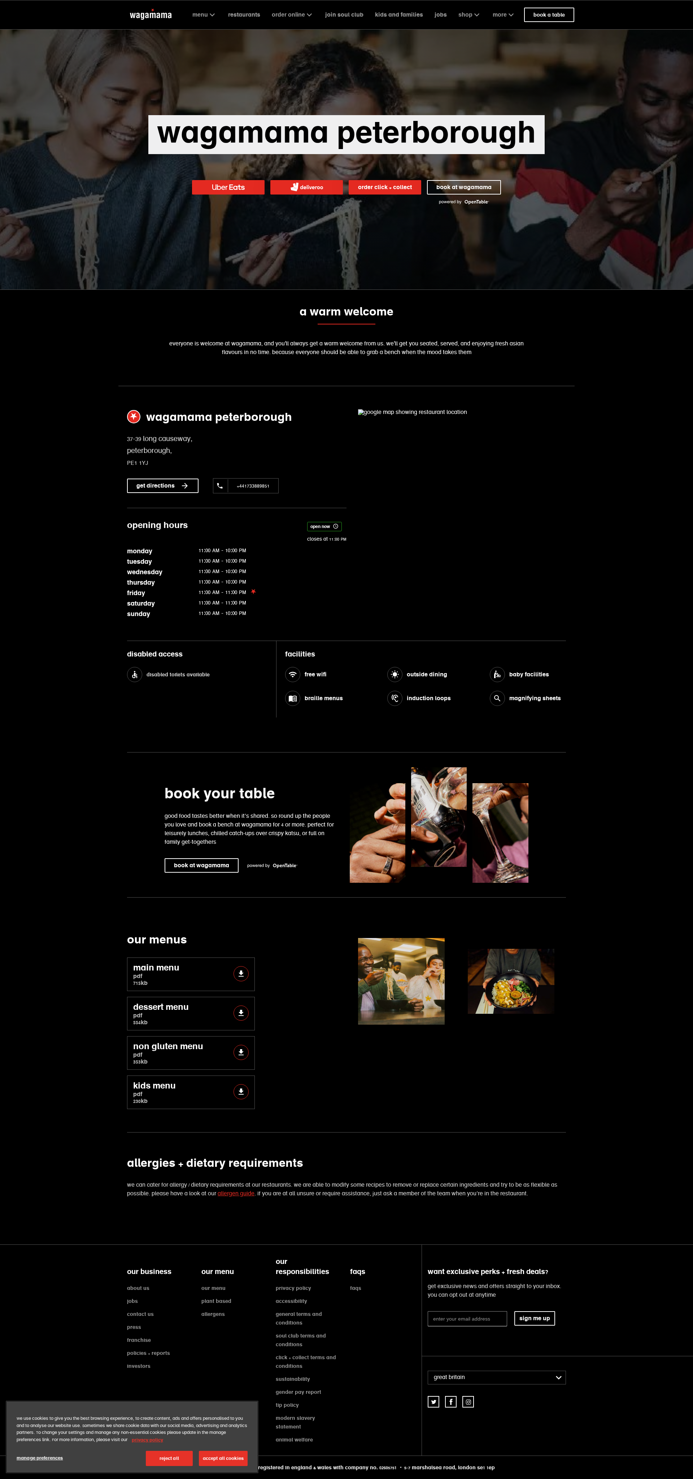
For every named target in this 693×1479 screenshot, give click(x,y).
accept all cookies (223, 1458)
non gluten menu (168, 1053)
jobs (441, 14)
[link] (433, 1402)
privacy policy (293, 1288)
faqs (355, 1288)
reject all (169, 1458)
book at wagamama (464, 187)
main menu (156, 974)
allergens (213, 1314)
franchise (139, 1340)
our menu (213, 1288)
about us (138, 1288)
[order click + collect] (228, 187)
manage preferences (40, 1458)
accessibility (291, 1301)
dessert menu (161, 1014)
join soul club (344, 14)
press (134, 1327)
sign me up (534, 1318)
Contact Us (140, 1314)
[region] (132, 1437)
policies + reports (148, 1353)
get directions (155, 485)
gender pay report (298, 1392)
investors (139, 1366)
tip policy (287, 1405)
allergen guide (236, 1194)
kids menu (154, 1092)
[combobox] (497, 1377)
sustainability (293, 1379)
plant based (216, 1301)
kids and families (399, 14)
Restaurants (244, 14)
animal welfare (294, 1440)
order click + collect (385, 187)
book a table (549, 15)
